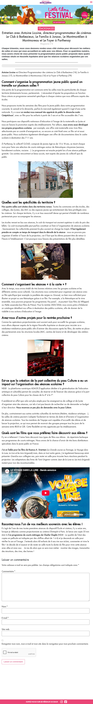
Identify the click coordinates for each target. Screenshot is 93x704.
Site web (5, 629)
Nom (5, 607)
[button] (91, 2)
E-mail (5, 618)
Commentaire (8, 571)
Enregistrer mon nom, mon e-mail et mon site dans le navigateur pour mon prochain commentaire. (45, 644)
